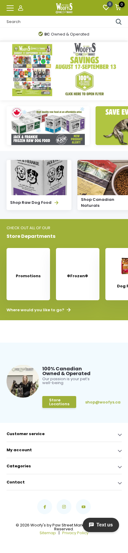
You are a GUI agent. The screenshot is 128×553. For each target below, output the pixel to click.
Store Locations (59, 402)
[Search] (119, 22)
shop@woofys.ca (94, 402)
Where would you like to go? (36, 310)
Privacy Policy (75, 533)
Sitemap (48, 533)
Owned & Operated (66, 34)
